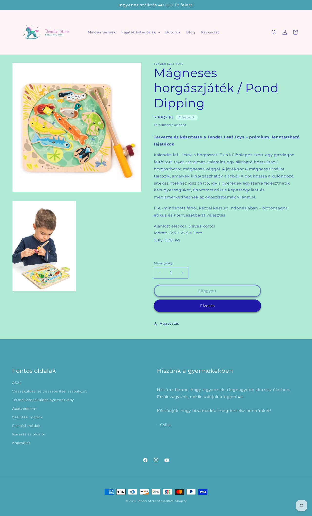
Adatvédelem (24, 408)
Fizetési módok (26, 425)
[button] (140, 32)
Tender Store (146, 501)
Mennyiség (163, 263)
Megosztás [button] (169, 323)
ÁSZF (17, 383)
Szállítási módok (27, 417)
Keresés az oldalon (29, 434)
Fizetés (207, 305)
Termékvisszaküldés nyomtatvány (43, 400)
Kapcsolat (21, 443)
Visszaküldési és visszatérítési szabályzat (49, 391)
